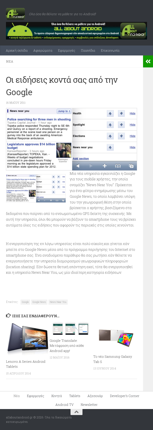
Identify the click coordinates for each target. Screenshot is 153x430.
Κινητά (56, 396)
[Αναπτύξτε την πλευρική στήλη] (148, 61)
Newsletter (89, 404)
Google (25, 301)
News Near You (58, 301)
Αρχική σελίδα (17, 50)
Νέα (9, 61)
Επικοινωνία (110, 50)
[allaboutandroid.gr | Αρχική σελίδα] (15, 14)
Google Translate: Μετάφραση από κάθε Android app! (67, 345)
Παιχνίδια (88, 50)
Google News (39, 301)
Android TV (64, 404)
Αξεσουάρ (95, 396)
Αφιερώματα (42, 50)
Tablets (74, 396)
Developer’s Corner (124, 396)
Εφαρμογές (66, 50)
